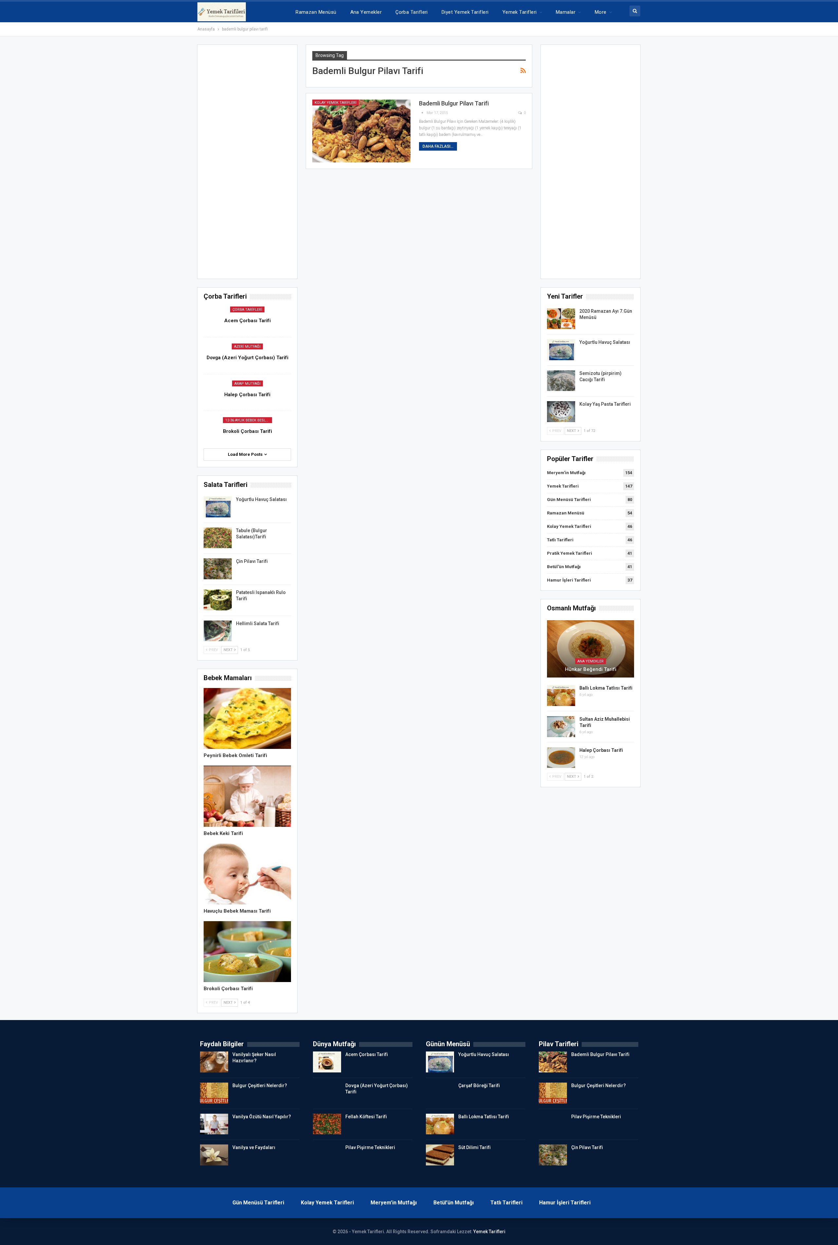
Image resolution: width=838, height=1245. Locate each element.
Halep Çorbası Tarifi (601, 750)
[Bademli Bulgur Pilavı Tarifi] (361, 131)
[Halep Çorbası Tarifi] (561, 757)
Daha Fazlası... (438, 146)
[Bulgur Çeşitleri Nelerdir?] (214, 1093)
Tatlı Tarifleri (560, 539)
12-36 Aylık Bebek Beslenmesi (248, 420)
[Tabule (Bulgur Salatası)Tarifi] (218, 538)
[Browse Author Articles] (423, 113)
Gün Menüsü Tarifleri (569, 499)
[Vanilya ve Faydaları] (214, 1154)
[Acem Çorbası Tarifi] (327, 1061)
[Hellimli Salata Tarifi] (218, 631)
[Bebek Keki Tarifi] (247, 796)
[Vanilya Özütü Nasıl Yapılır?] (214, 1124)
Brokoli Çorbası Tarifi (247, 431)
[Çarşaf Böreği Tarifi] (440, 1093)
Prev (556, 431)
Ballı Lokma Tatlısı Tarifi (605, 688)
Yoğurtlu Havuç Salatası (604, 342)
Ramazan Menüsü (316, 12)
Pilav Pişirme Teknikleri (370, 1147)
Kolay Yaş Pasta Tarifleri (605, 404)
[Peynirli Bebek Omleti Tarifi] (247, 718)
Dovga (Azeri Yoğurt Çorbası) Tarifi (247, 358)
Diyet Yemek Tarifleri (465, 12)
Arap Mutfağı (247, 383)
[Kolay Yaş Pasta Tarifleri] (561, 411)
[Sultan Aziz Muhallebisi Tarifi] (561, 726)
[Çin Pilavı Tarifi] (218, 568)
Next (572, 431)
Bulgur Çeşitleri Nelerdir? (259, 1085)
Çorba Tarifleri (411, 12)
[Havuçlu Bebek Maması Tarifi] (247, 874)
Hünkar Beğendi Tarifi (590, 669)
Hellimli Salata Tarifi (257, 623)
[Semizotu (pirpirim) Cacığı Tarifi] (561, 380)
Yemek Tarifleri (519, 12)
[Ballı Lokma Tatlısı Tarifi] (561, 695)
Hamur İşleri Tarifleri (569, 580)
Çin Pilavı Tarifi (252, 561)
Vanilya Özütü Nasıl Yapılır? (261, 1116)
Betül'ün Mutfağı (564, 566)
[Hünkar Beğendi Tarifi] (590, 649)
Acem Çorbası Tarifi (247, 321)
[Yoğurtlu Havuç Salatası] (561, 349)
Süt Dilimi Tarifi (474, 1147)
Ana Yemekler (366, 12)
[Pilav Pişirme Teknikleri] (327, 1154)
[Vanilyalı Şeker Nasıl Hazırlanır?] (214, 1061)
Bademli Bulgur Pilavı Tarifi (454, 103)
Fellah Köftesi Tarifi (366, 1116)
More (601, 12)
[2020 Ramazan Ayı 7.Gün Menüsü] (561, 318)
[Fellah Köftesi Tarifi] (327, 1124)
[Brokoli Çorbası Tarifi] (247, 951)
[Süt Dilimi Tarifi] (440, 1154)
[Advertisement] (590, 163)
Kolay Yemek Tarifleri (335, 103)
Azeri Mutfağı (247, 346)
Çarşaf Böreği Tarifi (479, 1085)
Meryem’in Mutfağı (394, 1202)
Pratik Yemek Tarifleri (569, 553)
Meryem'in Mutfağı (566, 472)
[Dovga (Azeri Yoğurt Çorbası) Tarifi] (327, 1093)
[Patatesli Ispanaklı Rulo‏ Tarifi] (218, 599)
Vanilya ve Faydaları (253, 1147)
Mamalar (565, 12)
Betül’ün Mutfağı (453, 1202)
